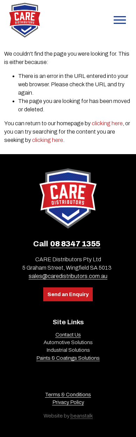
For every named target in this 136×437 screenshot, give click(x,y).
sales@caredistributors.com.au (68, 276)
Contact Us (68, 334)
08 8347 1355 (75, 243)
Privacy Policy (68, 402)
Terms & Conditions (68, 394)
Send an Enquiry (68, 294)
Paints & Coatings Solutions (68, 358)
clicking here (107, 123)
